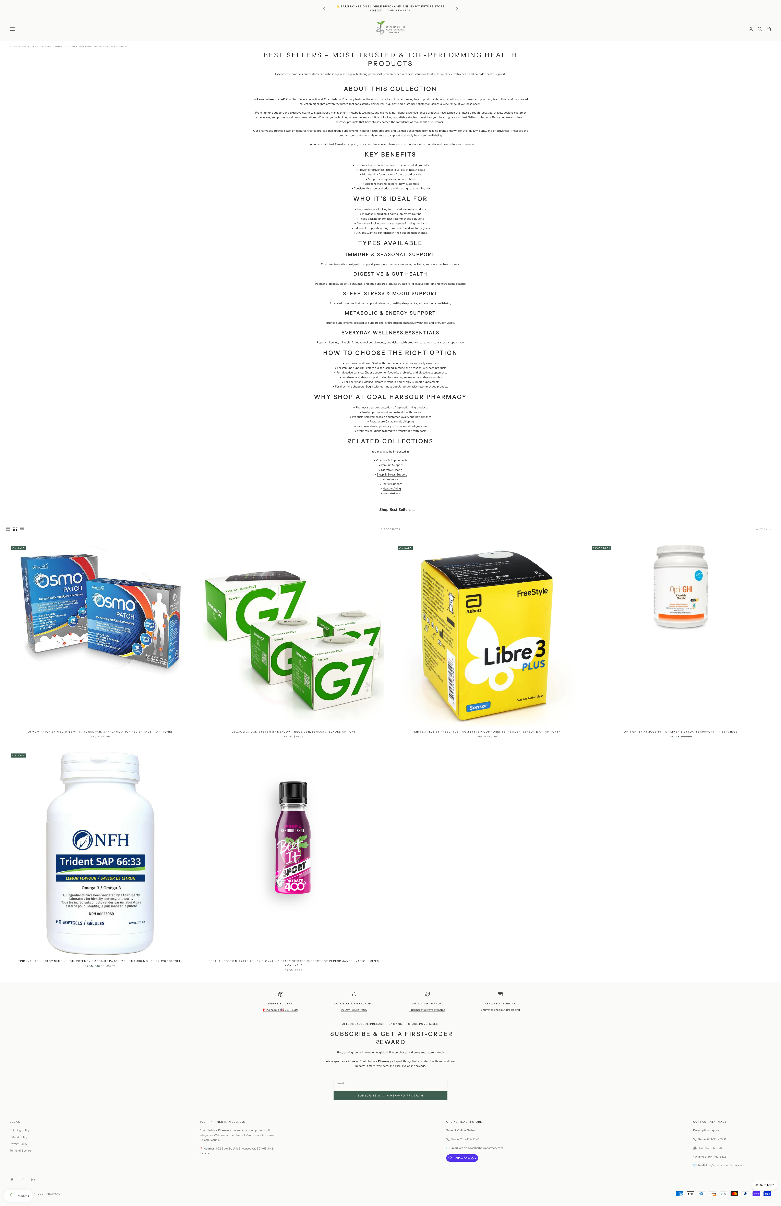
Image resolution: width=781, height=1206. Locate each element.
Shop (25, 46)
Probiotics (391, 479)
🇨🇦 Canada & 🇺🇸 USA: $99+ (280, 1010)
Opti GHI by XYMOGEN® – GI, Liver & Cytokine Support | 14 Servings (680, 731)
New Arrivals (391, 493)
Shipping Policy (19, 1130)
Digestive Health (391, 470)
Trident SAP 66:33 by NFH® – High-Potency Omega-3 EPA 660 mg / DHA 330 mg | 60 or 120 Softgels (100, 961)
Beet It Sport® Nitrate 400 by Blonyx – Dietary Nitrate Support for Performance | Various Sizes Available (294, 963)
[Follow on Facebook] (12, 1180)
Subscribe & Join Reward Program (390, 1095)
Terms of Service (20, 1151)
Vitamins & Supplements (392, 460)
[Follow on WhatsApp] (33, 1180)
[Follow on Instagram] (22, 1180)
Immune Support (391, 465)
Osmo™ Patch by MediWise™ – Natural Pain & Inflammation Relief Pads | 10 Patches (100, 731)
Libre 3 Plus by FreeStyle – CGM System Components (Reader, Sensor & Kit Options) (487, 731)
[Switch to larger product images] (8, 529)
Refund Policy (18, 1137)
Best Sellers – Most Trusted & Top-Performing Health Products (80, 46)
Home (13, 46)
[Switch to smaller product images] (15, 529)
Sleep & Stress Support (392, 475)
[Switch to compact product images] (22, 529)
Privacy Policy (18, 1144)
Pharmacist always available (427, 1010)
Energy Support (392, 484)
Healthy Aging (392, 489)
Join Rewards (399, 10)
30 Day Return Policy (354, 1010)
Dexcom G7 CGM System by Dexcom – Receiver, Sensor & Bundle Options (294, 731)
